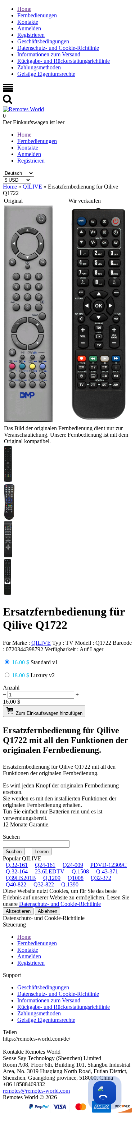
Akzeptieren (18, 911)
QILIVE (41, 643)
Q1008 (76, 878)
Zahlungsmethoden (39, 67)
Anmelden (29, 28)
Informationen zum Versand (48, 54)
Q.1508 (80, 871)
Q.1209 (51, 878)
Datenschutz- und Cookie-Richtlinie (58, 48)
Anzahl (11, 687)
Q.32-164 (17, 871)
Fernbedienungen (37, 15)
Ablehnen (47, 911)
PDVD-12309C (108, 865)
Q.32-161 (17, 865)
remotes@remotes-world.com (36, 1091)
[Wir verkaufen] (98, 420)
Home (24, 9)
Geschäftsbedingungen (43, 41)
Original (13, 201)
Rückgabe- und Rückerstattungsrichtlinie (63, 61)
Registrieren (31, 35)
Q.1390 (69, 884)
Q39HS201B (21, 878)
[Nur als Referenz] (28, 420)
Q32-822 (43, 884)
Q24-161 (45, 865)
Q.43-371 (107, 871)
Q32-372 (101, 878)
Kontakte (27, 22)
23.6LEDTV (49, 871)
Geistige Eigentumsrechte (46, 74)
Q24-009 (73, 865)
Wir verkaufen (84, 201)
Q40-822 (16, 884)
